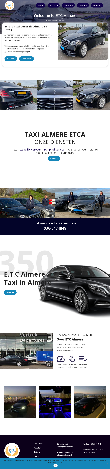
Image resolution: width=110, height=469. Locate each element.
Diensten (37, 448)
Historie (37, 452)
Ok (56, 466)
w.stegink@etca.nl (65, 447)
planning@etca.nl (64, 455)
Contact (37, 456)
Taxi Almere (39, 444)
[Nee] (107, 463)
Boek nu (10, 59)
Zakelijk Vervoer (30, 149)
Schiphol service (54, 149)
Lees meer (26, 59)
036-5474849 (55, 228)
